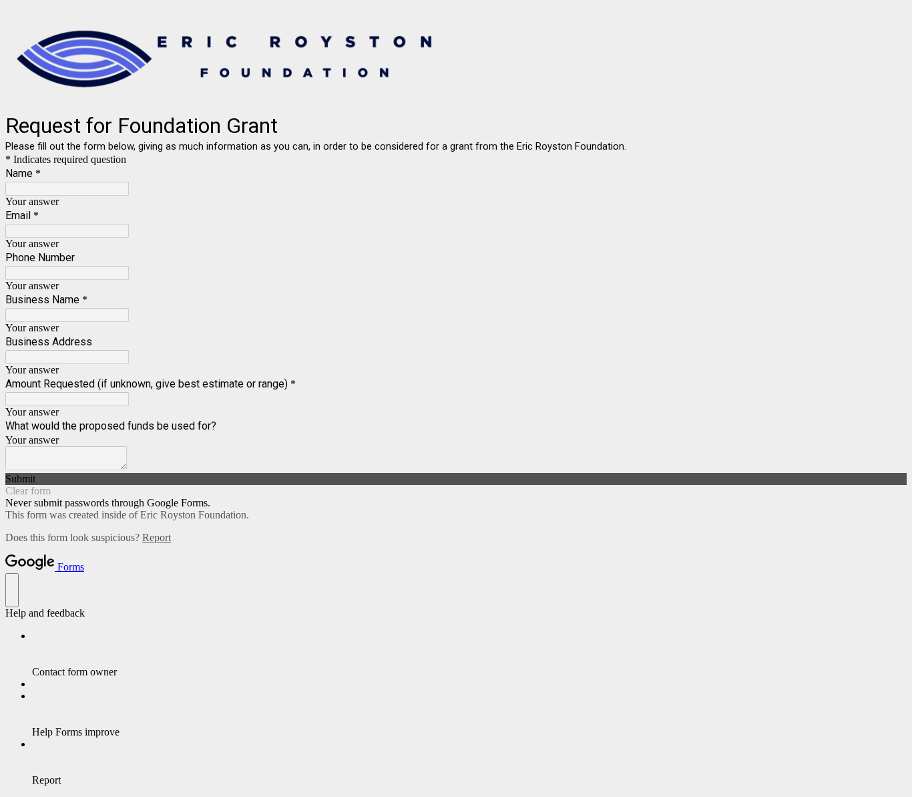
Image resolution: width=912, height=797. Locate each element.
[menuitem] (469, 654)
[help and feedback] (12, 590)
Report (156, 537)
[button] (456, 479)
